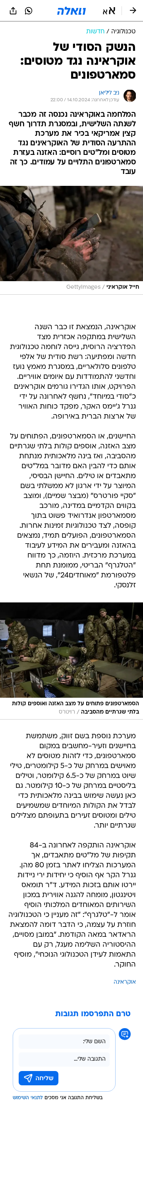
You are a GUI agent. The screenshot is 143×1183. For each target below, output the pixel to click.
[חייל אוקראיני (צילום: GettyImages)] (71, 240)
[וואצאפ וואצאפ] (29, 11)
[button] (109, 10)
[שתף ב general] (13, 10)
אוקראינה (125, 982)
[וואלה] (71, 11)
